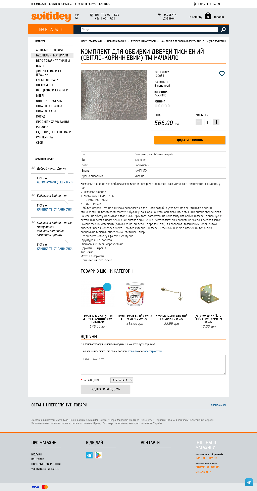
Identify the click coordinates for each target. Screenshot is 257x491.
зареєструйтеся (152, 351)
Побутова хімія (47, 111)
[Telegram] (89, 455)
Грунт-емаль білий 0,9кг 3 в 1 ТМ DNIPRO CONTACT (135, 317)
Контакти (104, 4)
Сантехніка (44, 137)
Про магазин (38, 4)
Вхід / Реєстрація (209, 4)
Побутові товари (116, 41)
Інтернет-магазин (91, 41)
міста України (203, 472)
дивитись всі (218, 405)
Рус (76, 18)
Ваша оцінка (91, 380)
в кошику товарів (207, 17)
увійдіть (133, 351)
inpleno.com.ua (206, 458)
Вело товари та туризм (53, 60)
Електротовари (47, 80)
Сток (39, 142)
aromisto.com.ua (207, 466)
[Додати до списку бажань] (221, 73)
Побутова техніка (49, 106)
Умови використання (45, 469)
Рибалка (42, 127)
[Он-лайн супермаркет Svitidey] (51, 17)
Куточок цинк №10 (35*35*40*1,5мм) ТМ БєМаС (208, 318)
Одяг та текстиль (49, 101)
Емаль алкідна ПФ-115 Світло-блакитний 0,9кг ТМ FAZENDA (98, 318)
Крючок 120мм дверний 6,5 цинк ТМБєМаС (171, 317)
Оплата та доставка (60, 4)
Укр (77, 14)
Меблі (40, 95)
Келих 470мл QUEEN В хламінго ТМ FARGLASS (55, 182)
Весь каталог (51, 29)
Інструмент (44, 85)
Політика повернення (46, 464)
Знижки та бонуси (85, 4)
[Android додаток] (98, 455)
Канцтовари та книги (52, 90)
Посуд (40, 116)
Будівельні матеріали (52, 55)
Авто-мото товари (49, 50)
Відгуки (36, 454)
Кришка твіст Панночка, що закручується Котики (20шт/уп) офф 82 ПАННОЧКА (55, 209)
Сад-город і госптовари (53, 132)
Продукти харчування (52, 122)
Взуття (41, 66)
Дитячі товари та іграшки (48, 73)
